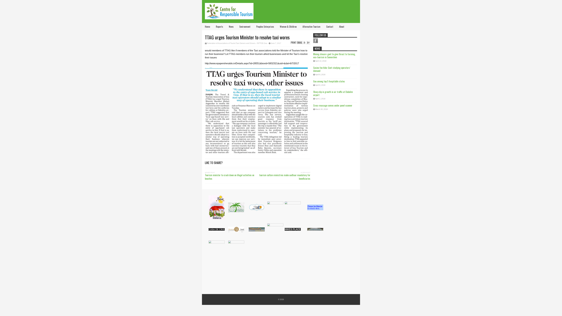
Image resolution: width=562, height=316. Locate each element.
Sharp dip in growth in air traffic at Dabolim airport (333, 93)
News (231, 26)
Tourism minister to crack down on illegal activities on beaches (229, 176)
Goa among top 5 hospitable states (329, 81)
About (341, 26)
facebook (315, 40)
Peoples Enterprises (265, 26)
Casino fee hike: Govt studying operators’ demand (331, 69)
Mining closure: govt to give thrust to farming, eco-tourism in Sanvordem (334, 55)
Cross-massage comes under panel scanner (332, 105)
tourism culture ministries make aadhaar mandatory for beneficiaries (284, 176)
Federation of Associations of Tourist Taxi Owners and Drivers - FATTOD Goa (237, 43)
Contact (329, 26)
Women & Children (288, 26)
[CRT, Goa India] (229, 17)
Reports (219, 26)
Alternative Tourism (311, 26)
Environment (244, 26)
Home (207, 26)
